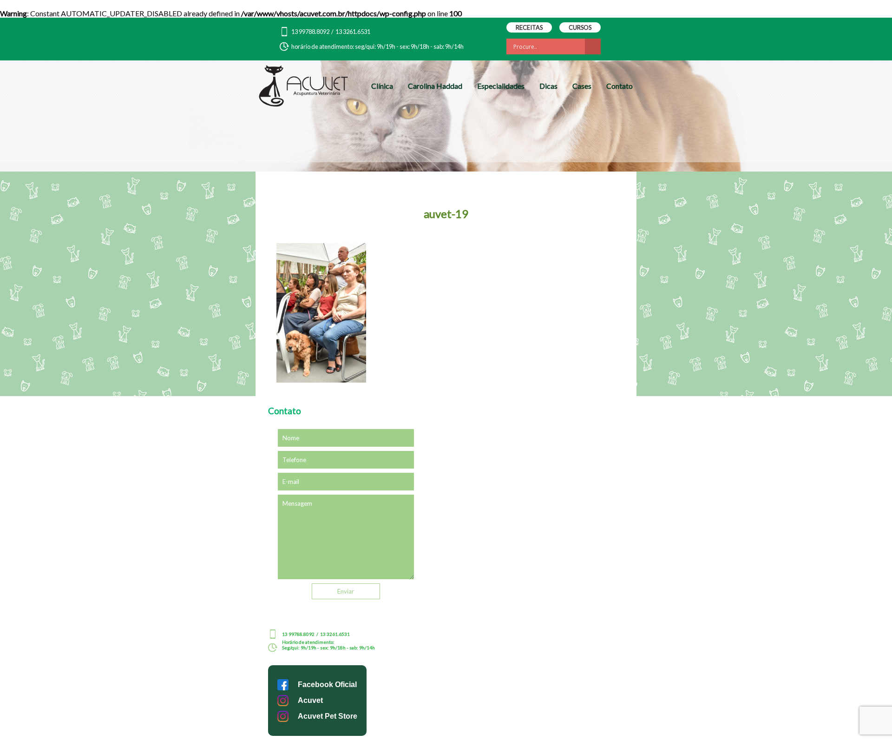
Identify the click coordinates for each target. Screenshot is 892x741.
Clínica (382, 85)
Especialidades (501, 85)
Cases (581, 85)
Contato (619, 85)
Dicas (548, 85)
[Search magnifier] (593, 46)
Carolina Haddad (435, 85)
